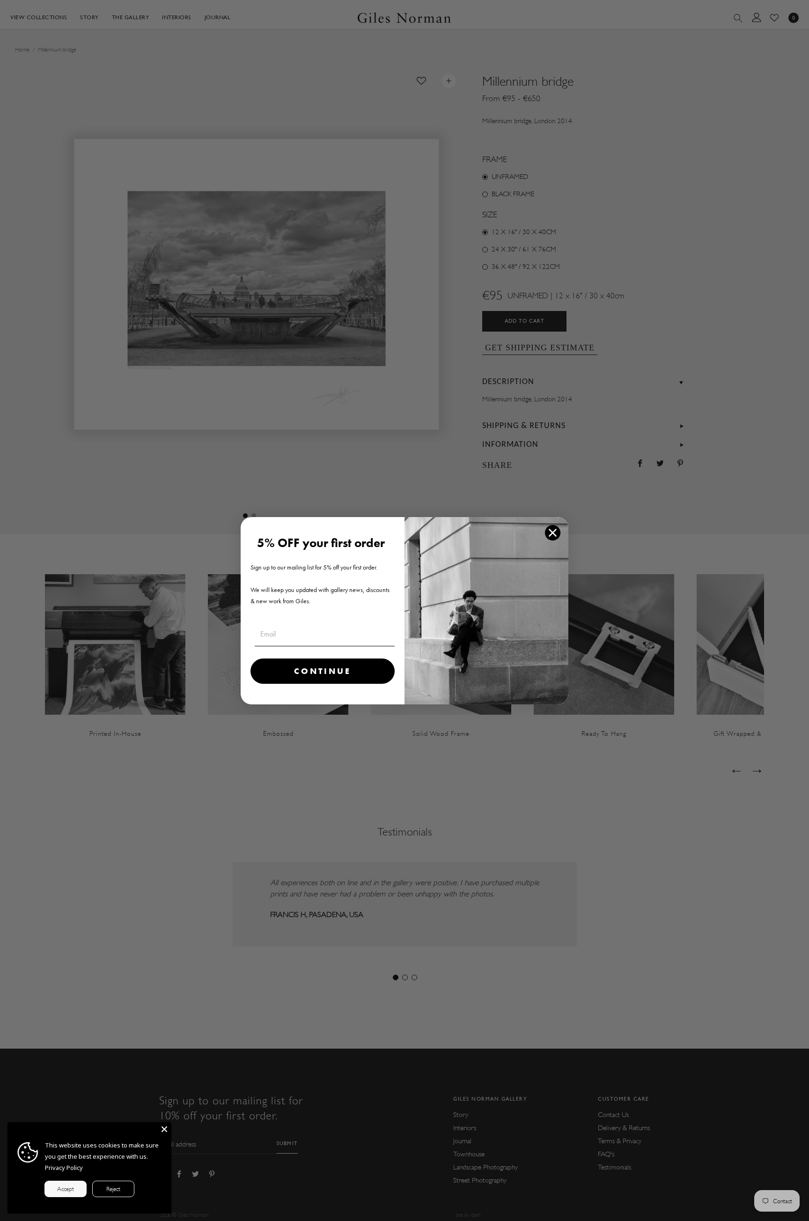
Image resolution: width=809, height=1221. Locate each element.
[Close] (164, 1129)
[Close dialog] (552, 533)
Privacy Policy (64, 1167)
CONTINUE (322, 671)
